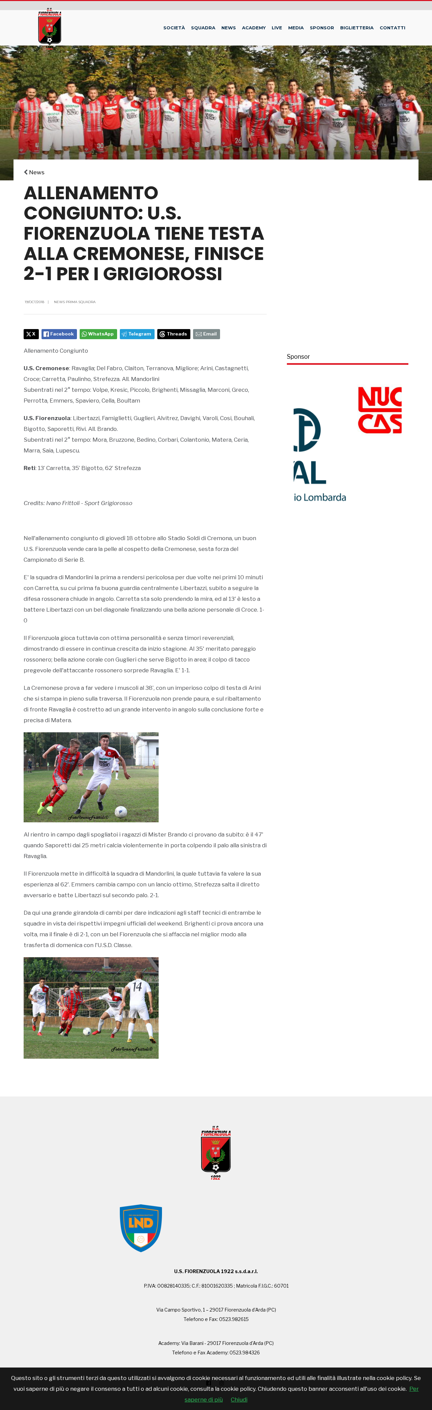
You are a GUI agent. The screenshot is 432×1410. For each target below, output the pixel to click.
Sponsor (322, 27)
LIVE (277, 27)
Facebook (62, 333)
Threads (177, 333)
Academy (254, 27)
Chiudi (239, 1399)
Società (174, 27)
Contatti (392, 27)
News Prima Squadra (75, 302)
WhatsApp (101, 333)
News (228, 27)
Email (210, 333)
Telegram (139, 333)
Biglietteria (357, 27)
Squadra (203, 27)
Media (296, 27)
